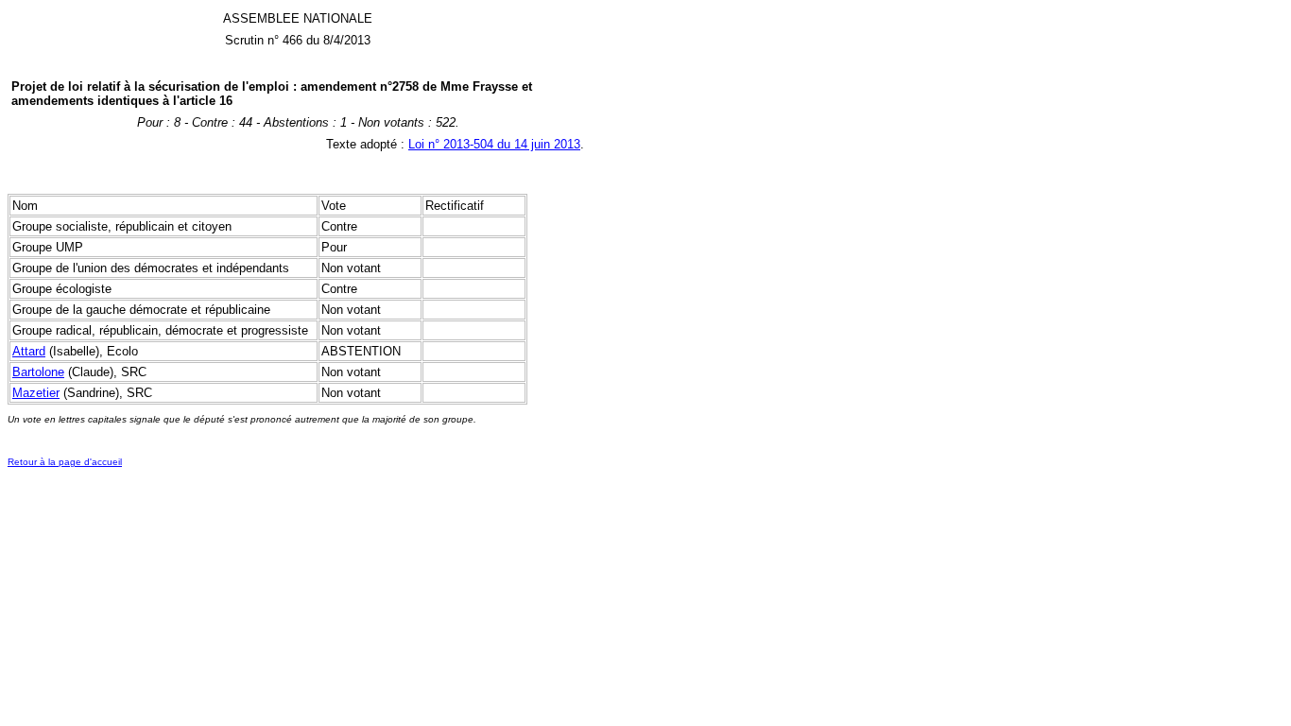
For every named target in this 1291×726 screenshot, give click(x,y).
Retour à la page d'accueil (65, 462)
